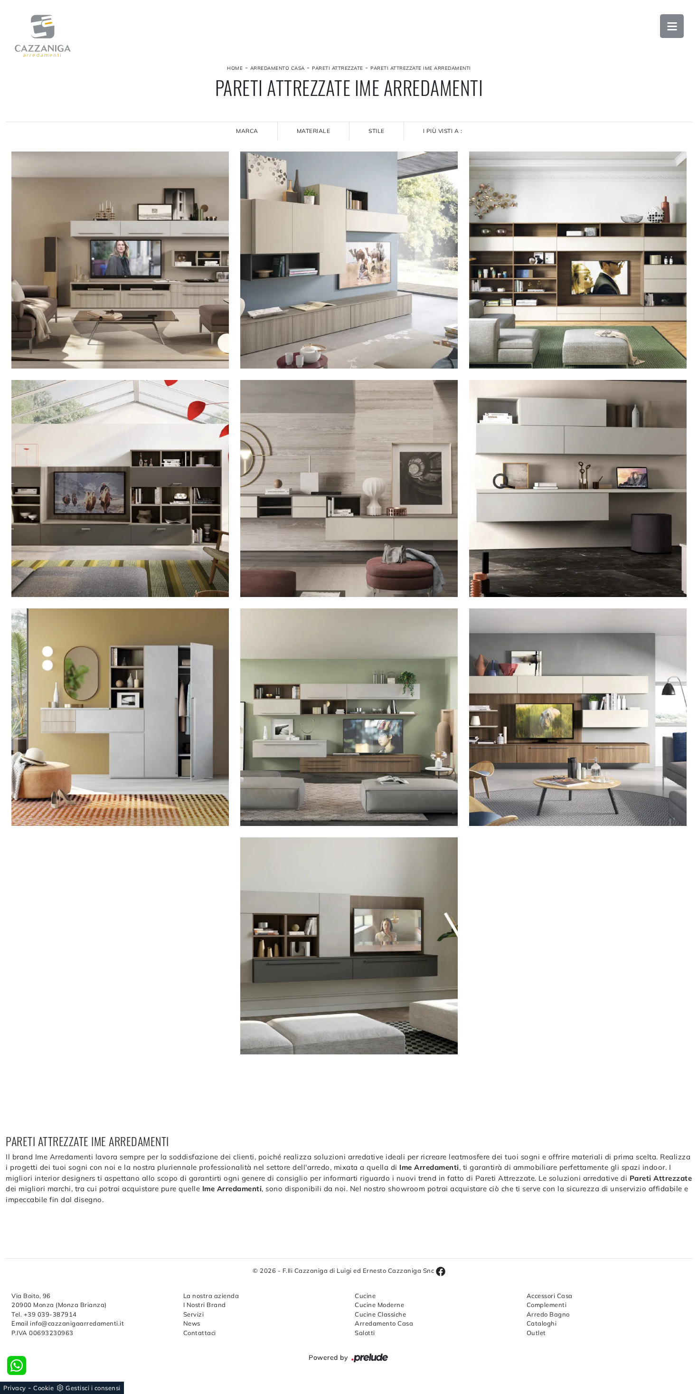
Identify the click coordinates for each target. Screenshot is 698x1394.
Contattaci (199, 1333)
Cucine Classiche (380, 1314)
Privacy (14, 1388)
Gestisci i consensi (93, 1388)
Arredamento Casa (277, 68)
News (191, 1323)
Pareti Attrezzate (337, 68)
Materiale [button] (313, 130)
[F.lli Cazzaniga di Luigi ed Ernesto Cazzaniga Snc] (42, 35)
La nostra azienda (211, 1295)
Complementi (547, 1305)
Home (235, 68)
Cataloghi (542, 1323)
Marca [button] (247, 130)
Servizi (193, 1314)
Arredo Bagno (548, 1314)
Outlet (536, 1333)
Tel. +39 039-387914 (44, 1314)
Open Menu (672, 26)
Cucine (365, 1295)
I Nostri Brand (204, 1305)
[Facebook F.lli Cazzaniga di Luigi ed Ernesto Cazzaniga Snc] (440, 1270)
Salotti (365, 1333)
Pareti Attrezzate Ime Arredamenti (420, 68)
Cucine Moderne (379, 1305)
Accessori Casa (550, 1295)
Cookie (43, 1388)
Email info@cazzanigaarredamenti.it (67, 1323)
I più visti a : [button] (442, 130)
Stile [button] (376, 130)
